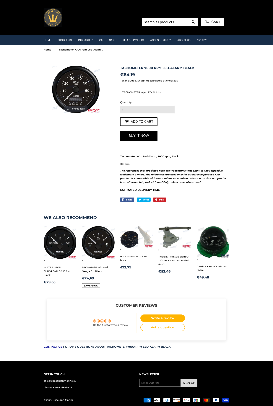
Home (47, 40)
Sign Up (189, 383)
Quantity (126, 102)
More (201, 40)
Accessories (159, 40)
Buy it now (139, 136)
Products (65, 40)
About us (184, 40)
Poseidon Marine (63, 399)
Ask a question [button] (162, 327)
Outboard (106, 40)
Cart (215, 22)
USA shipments (133, 40)
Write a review (162, 318)
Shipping (143, 80)
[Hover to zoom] (76, 89)
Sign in (171, 13)
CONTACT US (53, 346)
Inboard (84, 40)
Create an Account (191, 13)
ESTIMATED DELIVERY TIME (140, 190)
